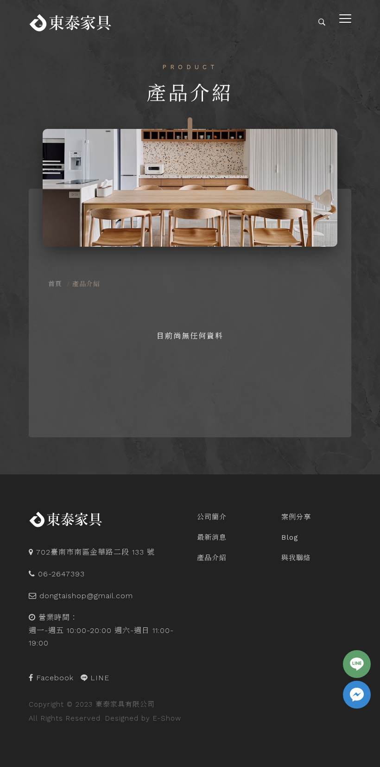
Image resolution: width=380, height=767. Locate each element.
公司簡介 (212, 517)
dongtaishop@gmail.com (86, 595)
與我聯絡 (296, 558)
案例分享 (296, 517)
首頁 (55, 284)
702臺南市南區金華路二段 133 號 (95, 552)
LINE (98, 677)
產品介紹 (212, 558)
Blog (289, 537)
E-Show (167, 718)
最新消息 (212, 537)
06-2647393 (61, 573)
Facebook (53, 677)
